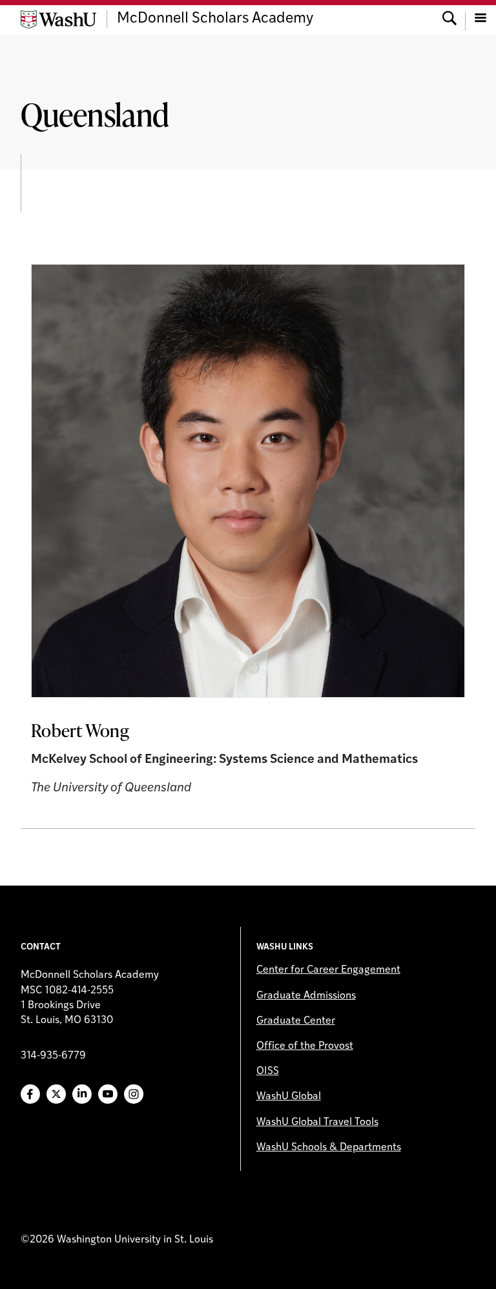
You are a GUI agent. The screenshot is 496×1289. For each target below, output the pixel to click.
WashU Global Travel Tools (317, 1122)
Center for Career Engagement (328, 970)
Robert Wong (80, 730)
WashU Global (288, 1096)
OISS (267, 1071)
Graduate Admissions (306, 996)
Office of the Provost (304, 1046)
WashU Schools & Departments (328, 1147)
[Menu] (480, 19)
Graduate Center (295, 1021)
